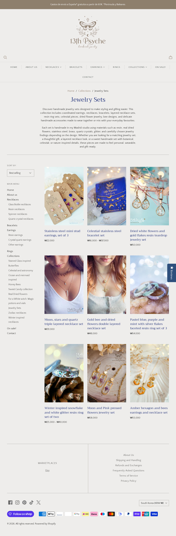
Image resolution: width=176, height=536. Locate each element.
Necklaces (13, 199)
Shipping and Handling (128, 460)
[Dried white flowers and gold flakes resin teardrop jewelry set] (149, 196)
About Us (128, 455)
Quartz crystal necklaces (20, 219)
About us (31, 67)
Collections (84, 90)
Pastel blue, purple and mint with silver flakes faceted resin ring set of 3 (148, 324)
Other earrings (15, 244)
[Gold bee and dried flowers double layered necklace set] (106, 284)
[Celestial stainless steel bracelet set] (106, 196)
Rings (116, 67)
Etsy (47, 470)
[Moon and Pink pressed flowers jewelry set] (106, 373)
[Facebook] (10, 502)
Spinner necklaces (17, 214)
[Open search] (5, 57)
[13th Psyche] (88, 32)
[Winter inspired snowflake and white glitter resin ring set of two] (64, 373)
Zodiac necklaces (17, 313)
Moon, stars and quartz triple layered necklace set (64, 322)
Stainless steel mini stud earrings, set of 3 (62, 233)
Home (13, 67)
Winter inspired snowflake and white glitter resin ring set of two (64, 412)
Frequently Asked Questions (128, 470)
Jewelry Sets (14, 308)
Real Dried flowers (17, 294)
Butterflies (13, 265)
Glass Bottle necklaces (19, 204)
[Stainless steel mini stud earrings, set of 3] (64, 196)
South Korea (152, 503)
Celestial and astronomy (20, 270)
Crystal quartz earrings (19, 240)
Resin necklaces (16, 209)
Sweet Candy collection (20, 289)
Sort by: (12, 165)
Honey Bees (14, 284)
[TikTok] (31, 502)
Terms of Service (128, 475)
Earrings (11, 230)
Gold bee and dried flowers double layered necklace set (103, 324)
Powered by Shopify (45, 523)
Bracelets (76, 67)
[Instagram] (17, 502)
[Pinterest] (24, 502)
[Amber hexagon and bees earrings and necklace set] (149, 373)
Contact (87, 77)
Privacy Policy (128, 480)
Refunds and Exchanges (128, 465)
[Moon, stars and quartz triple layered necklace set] (64, 284)
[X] (38, 502)
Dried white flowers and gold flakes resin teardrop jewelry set (148, 235)
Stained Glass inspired (19, 261)
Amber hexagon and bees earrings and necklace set (149, 410)
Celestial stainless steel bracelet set (104, 233)
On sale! (160, 67)
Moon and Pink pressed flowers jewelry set (104, 410)
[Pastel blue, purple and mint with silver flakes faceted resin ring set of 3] (149, 284)
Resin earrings (15, 235)
